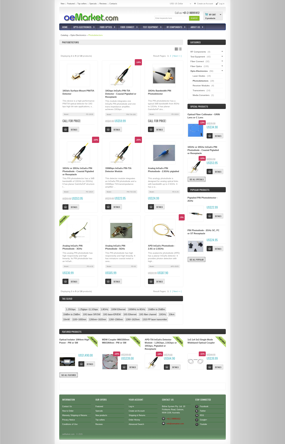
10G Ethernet (130, 314)
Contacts (113, 4)
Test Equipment (149, 27)
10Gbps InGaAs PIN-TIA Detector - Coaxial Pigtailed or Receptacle (120, 93)
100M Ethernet (118, 309)
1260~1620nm (133, 319)
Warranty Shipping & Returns (74, 415)
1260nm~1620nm (97, 319)
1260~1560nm (116, 319)
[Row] (180, 49)
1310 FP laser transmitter (154, 319)
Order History (134, 420)
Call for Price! (71, 121)
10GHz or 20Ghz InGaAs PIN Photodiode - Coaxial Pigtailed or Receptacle (78, 171)
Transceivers (199, 90)
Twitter (203, 411)
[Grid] (176, 49)
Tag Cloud (67, 298)
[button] (194, 18)
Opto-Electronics (81, 27)
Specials (93, 4)
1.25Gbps (71, 309)
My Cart (212, 14)
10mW (66, 319)
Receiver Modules (201, 85)
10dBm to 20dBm (156, 309)
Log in (131, 406)
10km (171, 314)
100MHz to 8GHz (136, 309)
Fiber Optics (104, 27)
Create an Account (137, 411)
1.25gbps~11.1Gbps (88, 309)
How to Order (67, 411)
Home (64, 27)
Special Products (199, 106)
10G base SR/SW (91, 314)
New (62, 4)
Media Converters (201, 95)
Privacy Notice (68, 420)
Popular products (199, 190)
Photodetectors (95, 35)
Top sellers (82, 4)
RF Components (173, 27)
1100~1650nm (79, 319)
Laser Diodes (199, 76)
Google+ (203, 420)
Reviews (103, 4)
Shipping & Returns (137, 415)
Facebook (204, 406)
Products (71, 331)
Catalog (64, 35)
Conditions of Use (69, 424)
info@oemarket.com (175, 424)
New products (101, 415)
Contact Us (67, 406)
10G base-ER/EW (112, 314)
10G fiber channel (147, 314)
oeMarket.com (68, 434)
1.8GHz (104, 309)
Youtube (203, 424)
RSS (202, 415)
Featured (71, 4)
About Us (194, 27)
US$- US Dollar (176, 4)
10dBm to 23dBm (71, 314)
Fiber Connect (126, 27)
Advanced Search (136, 424)
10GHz (162, 314)
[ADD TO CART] (210, 216)
